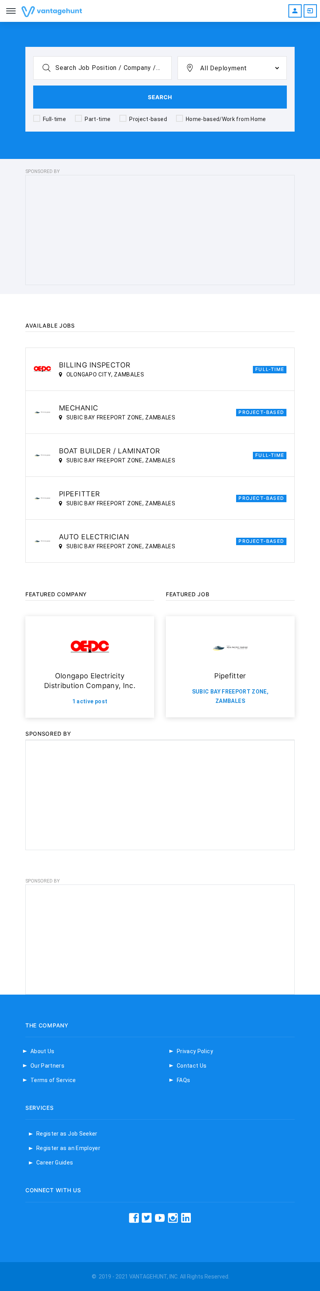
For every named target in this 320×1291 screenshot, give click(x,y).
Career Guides (54, 1162)
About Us (42, 1051)
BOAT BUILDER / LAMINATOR (109, 451)
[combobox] (232, 68)
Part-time (97, 119)
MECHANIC (78, 408)
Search (160, 97)
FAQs (183, 1080)
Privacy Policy (195, 1051)
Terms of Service (53, 1080)
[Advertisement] (160, 230)
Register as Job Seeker (67, 1134)
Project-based (148, 119)
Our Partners (47, 1066)
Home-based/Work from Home (226, 119)
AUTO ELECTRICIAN (94, 537)
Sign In (310, 11)
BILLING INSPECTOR (95, 365)
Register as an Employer (68, 1148)
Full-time (54, 119)
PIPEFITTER (79, 494)
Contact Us (192, 1066)
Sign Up (295, 11)
